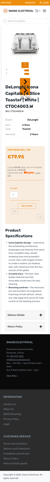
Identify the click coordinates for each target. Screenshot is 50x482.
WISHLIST (30, 2)
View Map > (12, 375)
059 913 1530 (16, 356)
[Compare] (14, 211)
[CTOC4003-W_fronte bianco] (25, 44)
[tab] (26, 70)
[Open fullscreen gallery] (25, 65)
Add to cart (27, 206)
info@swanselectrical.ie (18, 359)
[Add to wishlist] (40, 217)
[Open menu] (46, 11)
